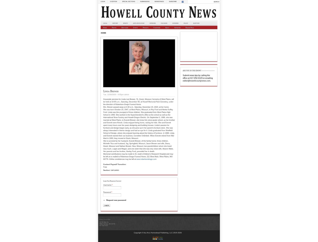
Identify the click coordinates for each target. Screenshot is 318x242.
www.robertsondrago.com (146, 159)
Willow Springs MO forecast (199, 59)
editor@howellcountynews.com (196, 81)
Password (107, 192)
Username (108, 185)
